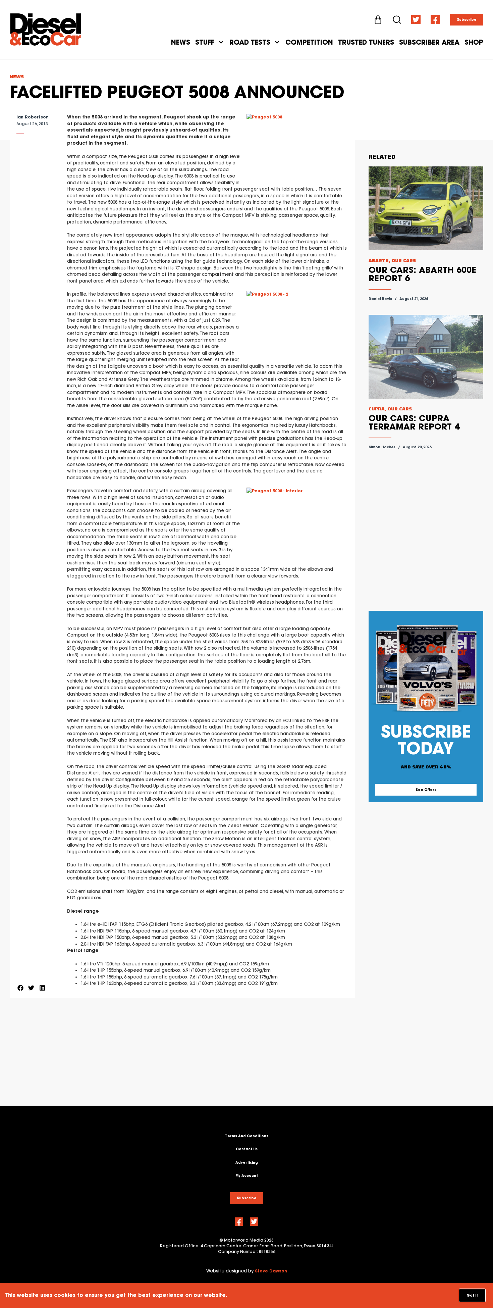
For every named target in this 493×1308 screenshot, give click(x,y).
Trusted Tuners (366, 42)
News (180, 42)
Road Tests (249, 42)
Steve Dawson (271, 1270)
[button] (20, 988)
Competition (309, 42)
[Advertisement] (182, 1059)
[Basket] (378, 19)
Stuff (204, 42)
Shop (473, 42)
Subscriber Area (429, 42)
